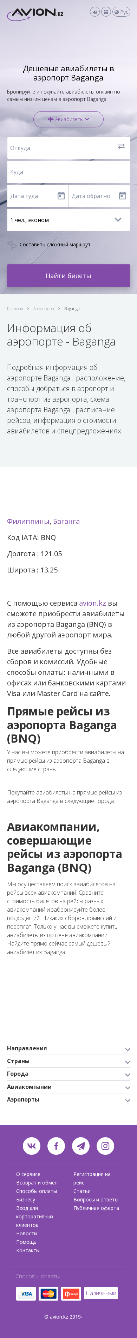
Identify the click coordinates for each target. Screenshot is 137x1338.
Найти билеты (68, 275)
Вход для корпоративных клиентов (34, 1216)
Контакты (28, 1250)
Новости (26, 1233)
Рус (123, 11)
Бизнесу (25, 1199)
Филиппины (28, 521)
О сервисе (28, 1174)
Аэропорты (43, 309)
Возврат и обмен (37, 1182)
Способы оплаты (36, 1191)
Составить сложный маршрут (54, 244)
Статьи (82, 1191)
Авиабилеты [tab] (69, 119)
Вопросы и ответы (95, 1199)
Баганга (66, 521)
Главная (15, 309)
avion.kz (92, 603)
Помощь (26, 1241)
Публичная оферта (96, 1208)
